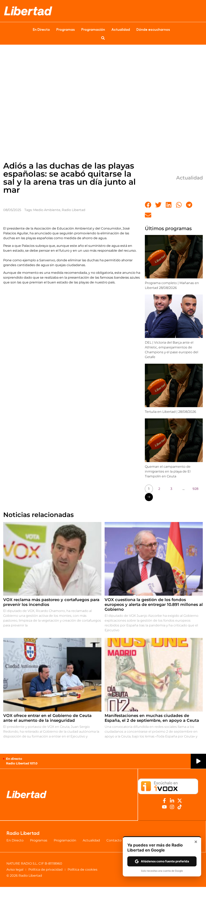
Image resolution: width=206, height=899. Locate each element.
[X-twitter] (179, 800)
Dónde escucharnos (153, 29)
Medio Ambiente (46, 210)
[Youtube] (164, 806)
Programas (65, 29)
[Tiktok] (179, 806)
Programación (93, 29)
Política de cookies (82, 869)
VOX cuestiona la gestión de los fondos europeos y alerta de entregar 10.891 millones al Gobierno (154, 604)
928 (195, 489)
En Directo (41, 29)
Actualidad (120, 29)
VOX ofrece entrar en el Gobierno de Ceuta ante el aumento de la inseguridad (47, 718)
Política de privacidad (45, 869)
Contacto (114, 840)
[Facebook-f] (164, 800)
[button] (103, 38)
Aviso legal (14, 869)
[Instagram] (172, 806)
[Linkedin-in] (172, 800)
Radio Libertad (73, 210)
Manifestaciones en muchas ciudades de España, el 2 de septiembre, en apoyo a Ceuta (152, 718)
